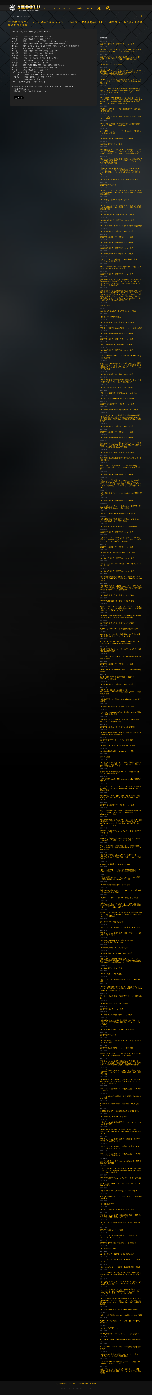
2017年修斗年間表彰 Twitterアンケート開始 (117, 1029)
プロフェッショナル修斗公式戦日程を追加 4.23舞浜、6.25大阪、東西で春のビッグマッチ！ (121, 1216)
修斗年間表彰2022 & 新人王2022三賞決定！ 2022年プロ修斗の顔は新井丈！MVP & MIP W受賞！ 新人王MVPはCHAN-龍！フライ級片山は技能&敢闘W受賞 (121, 151)
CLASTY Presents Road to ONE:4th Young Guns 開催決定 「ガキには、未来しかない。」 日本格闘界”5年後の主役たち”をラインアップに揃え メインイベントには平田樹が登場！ (120, 366)
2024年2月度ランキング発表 (111, 64)
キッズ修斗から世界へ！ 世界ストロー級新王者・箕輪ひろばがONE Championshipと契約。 (120, 507)
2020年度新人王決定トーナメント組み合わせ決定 (118, 526)
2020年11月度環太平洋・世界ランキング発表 (117, 398)
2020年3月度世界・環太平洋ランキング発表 (116, 500)
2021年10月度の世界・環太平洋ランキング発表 (118, 311)
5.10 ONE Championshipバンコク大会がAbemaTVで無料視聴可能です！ (120, 657)
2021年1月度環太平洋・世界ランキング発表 (116, 374)
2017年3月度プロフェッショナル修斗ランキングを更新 (121, 1178)
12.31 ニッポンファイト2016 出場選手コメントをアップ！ (120, 1260)
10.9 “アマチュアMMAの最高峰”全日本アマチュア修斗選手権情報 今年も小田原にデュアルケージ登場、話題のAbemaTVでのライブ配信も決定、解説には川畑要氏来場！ (120, 1301)
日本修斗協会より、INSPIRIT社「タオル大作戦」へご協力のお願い (120, 564)
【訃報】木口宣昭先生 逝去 (110, 317)
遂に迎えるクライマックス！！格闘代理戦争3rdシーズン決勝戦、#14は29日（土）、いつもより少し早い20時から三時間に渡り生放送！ (120, 764)
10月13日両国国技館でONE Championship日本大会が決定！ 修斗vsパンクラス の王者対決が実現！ (120, 616)
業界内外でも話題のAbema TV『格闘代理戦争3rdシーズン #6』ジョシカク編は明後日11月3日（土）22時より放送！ (120, 857)
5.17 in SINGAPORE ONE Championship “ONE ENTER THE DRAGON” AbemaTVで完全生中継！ (120, 643)
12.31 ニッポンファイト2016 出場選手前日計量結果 (120, 1267)
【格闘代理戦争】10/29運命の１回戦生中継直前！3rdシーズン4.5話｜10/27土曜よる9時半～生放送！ (120, 871)
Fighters (71, 8)
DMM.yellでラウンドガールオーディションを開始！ (119, 1334)
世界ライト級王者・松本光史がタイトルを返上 (117, 513)
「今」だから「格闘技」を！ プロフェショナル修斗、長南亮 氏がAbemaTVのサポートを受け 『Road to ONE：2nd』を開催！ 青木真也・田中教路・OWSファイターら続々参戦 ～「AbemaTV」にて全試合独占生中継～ (121, 484)
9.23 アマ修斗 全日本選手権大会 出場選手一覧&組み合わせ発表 (120, 1097)
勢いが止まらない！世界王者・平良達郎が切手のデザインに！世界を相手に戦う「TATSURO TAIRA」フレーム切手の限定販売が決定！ (121, 161)
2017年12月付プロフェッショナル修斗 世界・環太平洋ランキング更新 (120, 1041)
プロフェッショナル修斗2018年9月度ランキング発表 (120, 927)
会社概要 (93, 1383)
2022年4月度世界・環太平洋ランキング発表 (116, 248)
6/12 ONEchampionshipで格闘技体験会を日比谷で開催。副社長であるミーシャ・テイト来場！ (120, 635)
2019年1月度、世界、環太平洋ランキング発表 (117, 745)
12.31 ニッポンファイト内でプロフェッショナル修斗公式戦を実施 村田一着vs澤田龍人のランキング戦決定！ (121, 1274)
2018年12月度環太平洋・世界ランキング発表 (117, 805)
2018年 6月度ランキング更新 (111, 968)
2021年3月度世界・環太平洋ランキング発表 (116, 350)
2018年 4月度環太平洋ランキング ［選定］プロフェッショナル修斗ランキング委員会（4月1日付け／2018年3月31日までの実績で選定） (121, 989)
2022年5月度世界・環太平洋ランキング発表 (116, 242)
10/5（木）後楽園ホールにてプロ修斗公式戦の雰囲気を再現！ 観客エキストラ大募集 (120, 125)
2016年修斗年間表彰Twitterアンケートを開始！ (118, 1243)
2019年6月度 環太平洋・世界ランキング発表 (117, 623)
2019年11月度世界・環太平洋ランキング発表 (117, 558)
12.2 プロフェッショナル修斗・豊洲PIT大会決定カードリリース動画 (121, 117)
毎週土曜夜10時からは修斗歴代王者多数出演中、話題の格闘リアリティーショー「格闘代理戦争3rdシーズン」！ (120, 797)
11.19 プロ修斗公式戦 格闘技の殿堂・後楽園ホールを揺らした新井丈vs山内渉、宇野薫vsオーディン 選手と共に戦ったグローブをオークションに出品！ (120, 90)
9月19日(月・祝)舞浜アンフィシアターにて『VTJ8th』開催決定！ (120, 1322)
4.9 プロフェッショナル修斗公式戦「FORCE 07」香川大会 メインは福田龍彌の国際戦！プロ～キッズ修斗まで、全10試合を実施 (120, 1170)
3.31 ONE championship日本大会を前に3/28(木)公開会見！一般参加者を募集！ (121, 713)
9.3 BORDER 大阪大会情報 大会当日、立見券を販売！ (119, 1104)
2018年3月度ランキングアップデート (114, 1003)
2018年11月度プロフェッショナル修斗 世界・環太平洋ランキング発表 (120, 832)
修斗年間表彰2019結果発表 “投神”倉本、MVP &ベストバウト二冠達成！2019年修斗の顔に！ (120, 520)
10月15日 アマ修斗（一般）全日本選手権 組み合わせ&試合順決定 (120, 110)
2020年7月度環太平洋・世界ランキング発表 (116, 432)
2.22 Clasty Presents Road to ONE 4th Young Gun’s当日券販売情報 (120, 357)
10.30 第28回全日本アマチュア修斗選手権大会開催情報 (121, 226)
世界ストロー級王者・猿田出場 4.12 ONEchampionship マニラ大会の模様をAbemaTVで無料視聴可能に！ (120, 692)
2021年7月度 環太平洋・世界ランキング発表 (117, 322)
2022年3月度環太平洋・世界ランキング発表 (116, 254)
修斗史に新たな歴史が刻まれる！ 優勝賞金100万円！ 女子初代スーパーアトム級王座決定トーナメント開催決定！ (121, 579)
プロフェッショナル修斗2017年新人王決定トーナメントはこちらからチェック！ (120, 1147)
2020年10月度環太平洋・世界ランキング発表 (117, 404)
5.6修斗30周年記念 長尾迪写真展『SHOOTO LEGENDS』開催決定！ (117, 678)
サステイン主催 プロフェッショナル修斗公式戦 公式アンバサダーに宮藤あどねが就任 (120, 268)
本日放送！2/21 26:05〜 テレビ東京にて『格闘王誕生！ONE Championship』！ (119, 720)
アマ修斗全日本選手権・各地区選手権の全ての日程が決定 (121, 997)
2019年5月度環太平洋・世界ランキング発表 (116, 664)
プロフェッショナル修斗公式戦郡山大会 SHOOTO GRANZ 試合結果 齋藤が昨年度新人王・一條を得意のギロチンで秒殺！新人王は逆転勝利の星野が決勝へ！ (121, 1063)
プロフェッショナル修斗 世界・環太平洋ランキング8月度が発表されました (121, 934)
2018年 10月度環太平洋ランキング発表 (115, 885)
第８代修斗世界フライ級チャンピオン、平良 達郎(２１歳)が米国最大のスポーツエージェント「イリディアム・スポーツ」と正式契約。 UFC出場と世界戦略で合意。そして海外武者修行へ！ (120, 282)
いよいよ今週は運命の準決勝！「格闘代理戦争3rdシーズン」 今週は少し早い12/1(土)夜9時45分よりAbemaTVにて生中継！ (120, 812)
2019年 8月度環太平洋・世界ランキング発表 (117, 601)
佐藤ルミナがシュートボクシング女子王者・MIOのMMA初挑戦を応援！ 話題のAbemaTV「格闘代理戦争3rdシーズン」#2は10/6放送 (120, 905)
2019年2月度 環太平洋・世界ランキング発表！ (117, 727)
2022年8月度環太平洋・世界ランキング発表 (116, 237)
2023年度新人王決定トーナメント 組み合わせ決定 (119, 179)
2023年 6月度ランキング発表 (111, 144)
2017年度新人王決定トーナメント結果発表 (116, 1014)
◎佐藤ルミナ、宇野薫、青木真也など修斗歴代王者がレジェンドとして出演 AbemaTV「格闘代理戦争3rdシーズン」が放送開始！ (121, 914)
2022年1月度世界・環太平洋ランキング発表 (116, 274)
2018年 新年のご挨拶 (108, 1035)
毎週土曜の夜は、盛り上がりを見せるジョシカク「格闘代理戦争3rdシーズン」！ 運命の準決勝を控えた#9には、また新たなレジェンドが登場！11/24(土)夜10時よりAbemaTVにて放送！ (121, 822)
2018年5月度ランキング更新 (111, 974)
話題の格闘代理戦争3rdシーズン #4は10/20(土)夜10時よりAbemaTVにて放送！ (120, 891)
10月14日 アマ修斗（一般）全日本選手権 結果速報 (119, 897)
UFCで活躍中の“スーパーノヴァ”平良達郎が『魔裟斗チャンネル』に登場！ (120, 132)
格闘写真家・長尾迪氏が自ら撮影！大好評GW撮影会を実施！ (120, 670)
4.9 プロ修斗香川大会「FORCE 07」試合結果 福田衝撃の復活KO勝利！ (120, 1162)
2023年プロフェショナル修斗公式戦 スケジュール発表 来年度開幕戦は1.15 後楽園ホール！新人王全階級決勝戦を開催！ (121, 192)
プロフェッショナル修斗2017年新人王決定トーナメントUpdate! (120, 1090)
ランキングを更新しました (110, 1328)
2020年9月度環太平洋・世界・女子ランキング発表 (119, 409)
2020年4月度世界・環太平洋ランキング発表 (116, 474)
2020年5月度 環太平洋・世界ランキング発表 (117, 452)
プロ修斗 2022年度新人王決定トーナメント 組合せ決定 (121, 328)
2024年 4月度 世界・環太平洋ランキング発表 (117, 44)
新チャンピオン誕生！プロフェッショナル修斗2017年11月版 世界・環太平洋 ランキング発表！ (120, 1054)
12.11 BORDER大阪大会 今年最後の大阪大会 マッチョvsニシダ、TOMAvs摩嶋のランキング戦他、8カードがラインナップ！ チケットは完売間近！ (120, 1291)
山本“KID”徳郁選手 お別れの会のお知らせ (115, 864)
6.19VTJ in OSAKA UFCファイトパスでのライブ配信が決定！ (120, 1348)
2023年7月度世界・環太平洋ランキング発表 (116, 138)
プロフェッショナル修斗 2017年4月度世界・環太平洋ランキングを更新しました (120, 1140)
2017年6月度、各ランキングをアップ (114, 1116)
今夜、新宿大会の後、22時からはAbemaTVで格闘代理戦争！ (120, 780)
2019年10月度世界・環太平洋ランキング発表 (117, 571)
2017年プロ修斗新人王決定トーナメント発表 (117, 1209)
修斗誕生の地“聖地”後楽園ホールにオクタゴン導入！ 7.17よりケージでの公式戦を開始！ (120, 1355)
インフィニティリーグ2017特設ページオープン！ (118, 1191)
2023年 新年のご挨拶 (108, 185)
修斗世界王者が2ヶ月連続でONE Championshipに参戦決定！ (120, 700)
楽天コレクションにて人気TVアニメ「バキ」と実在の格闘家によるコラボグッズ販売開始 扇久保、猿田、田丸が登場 (120, 788)
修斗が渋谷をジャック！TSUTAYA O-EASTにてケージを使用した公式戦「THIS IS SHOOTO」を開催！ (120, 1283)
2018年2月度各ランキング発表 (111, 1009)
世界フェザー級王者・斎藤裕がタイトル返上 (117, 344)
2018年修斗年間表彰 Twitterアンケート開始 (117, 751)
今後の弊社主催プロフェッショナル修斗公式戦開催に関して (121, 494)
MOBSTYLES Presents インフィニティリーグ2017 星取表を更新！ (120, 1184)
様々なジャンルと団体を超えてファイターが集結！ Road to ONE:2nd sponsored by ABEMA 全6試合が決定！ (120, 467)
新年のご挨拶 (105, 305)
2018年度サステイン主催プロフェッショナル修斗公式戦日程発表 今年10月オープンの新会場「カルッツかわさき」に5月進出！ (120, 1081)
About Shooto (49, 8)
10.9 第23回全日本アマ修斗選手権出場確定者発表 (119, 1309)
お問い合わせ (83, 1383)
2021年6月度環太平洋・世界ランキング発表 (116, 333)
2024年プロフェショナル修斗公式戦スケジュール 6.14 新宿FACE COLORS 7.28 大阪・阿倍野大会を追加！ (120, 50)
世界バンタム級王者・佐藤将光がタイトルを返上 (118, 393)
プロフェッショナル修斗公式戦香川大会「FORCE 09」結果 (120, 980)
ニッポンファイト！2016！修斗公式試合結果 (117, 1254)
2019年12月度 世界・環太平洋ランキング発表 (117, 552)
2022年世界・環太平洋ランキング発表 (114, 200)
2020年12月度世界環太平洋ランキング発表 (116, 387)
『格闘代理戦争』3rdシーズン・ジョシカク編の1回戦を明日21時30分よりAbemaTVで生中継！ (120, 878)
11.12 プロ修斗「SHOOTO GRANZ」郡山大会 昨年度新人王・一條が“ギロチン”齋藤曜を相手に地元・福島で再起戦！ (120, 1072)
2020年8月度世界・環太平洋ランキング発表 (116, 426)
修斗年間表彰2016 (107, 1204)
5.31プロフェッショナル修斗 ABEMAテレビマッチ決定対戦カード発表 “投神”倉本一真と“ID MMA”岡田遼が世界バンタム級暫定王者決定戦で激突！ (120, 445)
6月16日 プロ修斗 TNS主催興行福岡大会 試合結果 (119, 629)
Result (89, 8)
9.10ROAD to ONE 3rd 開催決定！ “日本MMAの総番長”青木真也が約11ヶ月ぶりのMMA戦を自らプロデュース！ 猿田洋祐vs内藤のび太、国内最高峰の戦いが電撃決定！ (121, 418)
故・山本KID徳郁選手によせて (111, 922)
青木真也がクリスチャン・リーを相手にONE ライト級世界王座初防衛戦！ (120, 650)
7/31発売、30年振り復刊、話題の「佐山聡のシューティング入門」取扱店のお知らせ (120, 941)
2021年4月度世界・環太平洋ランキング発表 (116, 339)
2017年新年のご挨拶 (108, 1248)
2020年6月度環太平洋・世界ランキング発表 (116, 437)
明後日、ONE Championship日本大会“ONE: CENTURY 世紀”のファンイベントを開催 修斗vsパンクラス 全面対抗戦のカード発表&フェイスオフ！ (121, 608)
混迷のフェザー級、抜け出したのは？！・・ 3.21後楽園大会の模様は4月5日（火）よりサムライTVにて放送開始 (120, 1371)
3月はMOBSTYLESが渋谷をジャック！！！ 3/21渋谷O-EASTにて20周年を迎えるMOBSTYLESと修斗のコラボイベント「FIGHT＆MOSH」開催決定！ (121, 539)
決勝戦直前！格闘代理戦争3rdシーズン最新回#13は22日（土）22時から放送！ (120, 772)
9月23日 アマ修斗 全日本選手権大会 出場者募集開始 (120, 1111)
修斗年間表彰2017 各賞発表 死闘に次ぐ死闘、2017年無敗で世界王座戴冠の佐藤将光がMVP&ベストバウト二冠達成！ (121, 1022)
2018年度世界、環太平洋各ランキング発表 (116, 953)
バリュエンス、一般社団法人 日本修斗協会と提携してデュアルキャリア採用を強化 (120, 260)
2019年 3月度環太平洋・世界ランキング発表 (117, 706)
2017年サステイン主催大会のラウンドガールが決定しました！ (120, 1223)
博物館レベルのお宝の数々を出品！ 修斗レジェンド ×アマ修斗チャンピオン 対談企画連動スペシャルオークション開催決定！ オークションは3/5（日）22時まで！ (121, 171)
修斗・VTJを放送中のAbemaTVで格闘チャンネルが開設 (121, 1315)
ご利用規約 (72, 1383)
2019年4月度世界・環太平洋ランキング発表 (116, 684)
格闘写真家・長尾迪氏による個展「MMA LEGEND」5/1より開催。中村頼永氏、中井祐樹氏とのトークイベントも (120, 1131)
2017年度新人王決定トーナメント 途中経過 (116, 1048)
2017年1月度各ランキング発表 (111, 1230)
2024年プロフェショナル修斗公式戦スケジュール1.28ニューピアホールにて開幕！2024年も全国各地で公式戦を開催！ (120, 81)
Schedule (61, 8)
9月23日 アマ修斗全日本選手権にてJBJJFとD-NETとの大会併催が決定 (120, 1123)
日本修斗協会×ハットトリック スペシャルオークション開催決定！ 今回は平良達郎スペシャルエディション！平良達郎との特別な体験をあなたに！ (121, 72)
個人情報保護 (61, 1383)
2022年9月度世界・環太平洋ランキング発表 (116, 231)
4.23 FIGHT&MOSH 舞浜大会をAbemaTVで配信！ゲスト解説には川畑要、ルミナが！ (120, 1362)
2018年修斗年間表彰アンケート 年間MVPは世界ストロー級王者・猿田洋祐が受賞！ (120, 733)
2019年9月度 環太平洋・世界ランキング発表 (117, 595)
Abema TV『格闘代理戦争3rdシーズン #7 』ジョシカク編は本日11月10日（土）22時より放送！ (120, 839)
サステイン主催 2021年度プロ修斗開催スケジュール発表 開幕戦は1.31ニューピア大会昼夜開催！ (120, 381)
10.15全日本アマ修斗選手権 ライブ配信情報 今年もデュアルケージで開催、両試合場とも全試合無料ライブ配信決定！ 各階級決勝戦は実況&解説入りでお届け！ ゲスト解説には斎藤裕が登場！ (121, 100)
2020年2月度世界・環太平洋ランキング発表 (116, 532)
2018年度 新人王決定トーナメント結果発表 (116, 740)
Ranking (80, 8)
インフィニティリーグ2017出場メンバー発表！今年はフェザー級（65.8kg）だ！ (120, 1236)
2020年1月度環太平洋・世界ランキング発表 (116, 547)
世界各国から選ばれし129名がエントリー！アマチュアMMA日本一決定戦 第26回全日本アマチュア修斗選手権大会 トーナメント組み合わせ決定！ (121, 588)
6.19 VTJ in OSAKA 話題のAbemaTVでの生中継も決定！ (120, 1340)
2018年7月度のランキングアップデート (115, 948)
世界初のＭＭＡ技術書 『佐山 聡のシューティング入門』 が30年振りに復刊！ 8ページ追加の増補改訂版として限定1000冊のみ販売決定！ (120, 961)
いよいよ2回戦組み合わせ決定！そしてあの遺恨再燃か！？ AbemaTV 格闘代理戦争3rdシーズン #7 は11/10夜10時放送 (121, 848)
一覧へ (141, 16)
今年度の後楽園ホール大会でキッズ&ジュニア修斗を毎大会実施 (121, 1197)
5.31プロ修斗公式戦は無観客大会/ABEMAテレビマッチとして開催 (121, 459)
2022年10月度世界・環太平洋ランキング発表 (117, 214)
